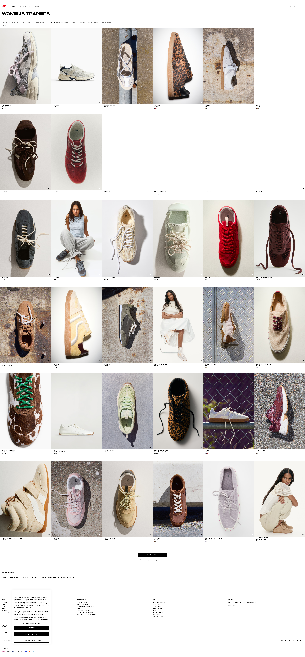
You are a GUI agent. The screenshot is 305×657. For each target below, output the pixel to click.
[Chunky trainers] (25, 66)
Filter (299, 26)
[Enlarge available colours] (54, 109)
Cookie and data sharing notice (31, 623)
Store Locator (157, 606)
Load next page (152, 554)
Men (19, 6)
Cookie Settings (157, 616)
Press (79, 608)
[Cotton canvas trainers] (279, 325)
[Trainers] (76, 66)
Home (30, 6)
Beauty (37, 6)
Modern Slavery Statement (86, 614)
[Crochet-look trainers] (279, 238)
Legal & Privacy (157, 608)
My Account (156, 604)
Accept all (31, 628)
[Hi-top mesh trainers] (177, 325)
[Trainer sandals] (127, 66)
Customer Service (158, 602)
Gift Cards (5, 612)
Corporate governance (85, 612)
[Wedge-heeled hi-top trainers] (25, 499)
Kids (24, 6)
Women (13, 6)
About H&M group (83, 604)
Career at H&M (82, 602)
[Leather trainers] (25, 411)
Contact (155, 610)
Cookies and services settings (31, 640)
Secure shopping (158, 612)
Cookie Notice (157, 614)
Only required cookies (31, 634)
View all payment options (42, 651)
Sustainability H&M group (85, 606)
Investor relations (83, 610)
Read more (231, 605)
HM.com (4, 592)
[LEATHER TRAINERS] (76, 411)
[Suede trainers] (25, 325)
